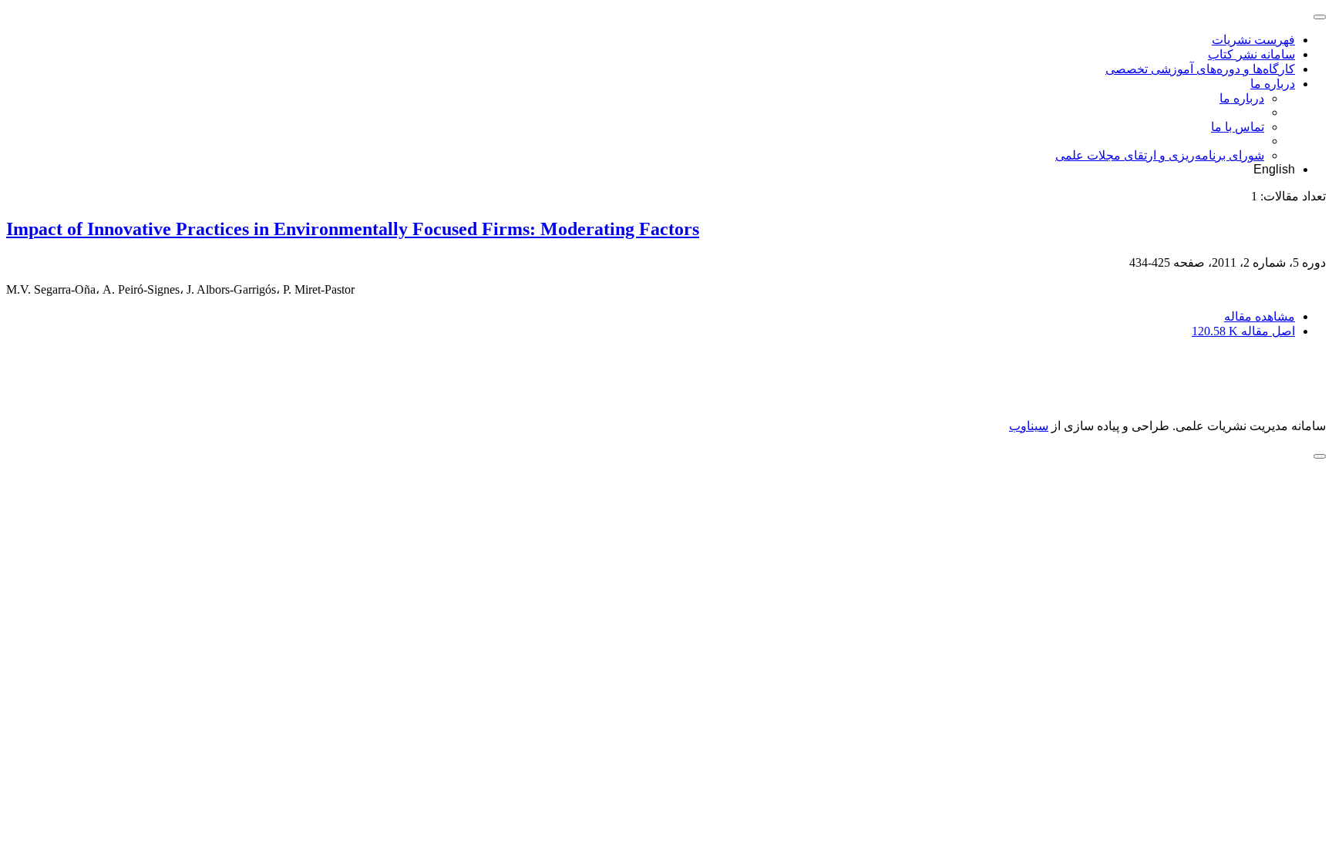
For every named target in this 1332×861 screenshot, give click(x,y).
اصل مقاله (1243, 331)
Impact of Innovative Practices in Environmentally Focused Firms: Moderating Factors (352, 229)
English (1274, 169)
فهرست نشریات (1253, 39)
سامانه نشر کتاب (1251, 54)
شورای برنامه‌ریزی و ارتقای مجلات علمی (1159, 155)
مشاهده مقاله (1259, 316)
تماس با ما (1237, 126)
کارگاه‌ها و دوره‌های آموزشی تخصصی (1200, 69)
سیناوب (1028, 425)
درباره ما (1272, 83)
